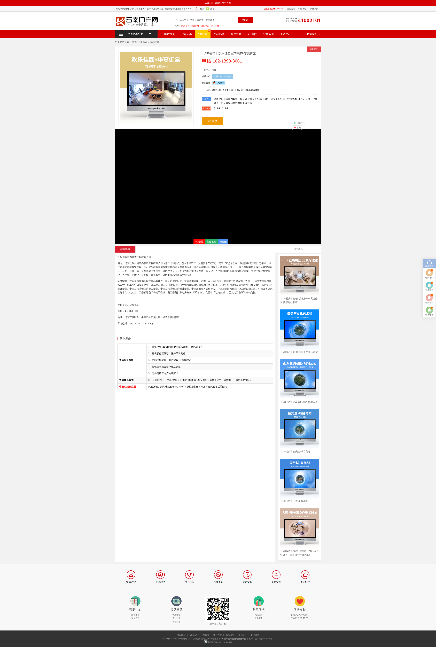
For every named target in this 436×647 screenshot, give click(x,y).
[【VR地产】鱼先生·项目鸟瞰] (299, 410)
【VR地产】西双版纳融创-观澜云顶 (299, 402)
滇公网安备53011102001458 (219, 642)
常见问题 (176, 621)
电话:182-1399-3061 (222, 76)
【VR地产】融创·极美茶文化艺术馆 (299, 352)
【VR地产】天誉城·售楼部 (294, 501)
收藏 (299, 127)
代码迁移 (259, 615)
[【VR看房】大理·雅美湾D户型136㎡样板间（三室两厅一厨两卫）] (299, 509)
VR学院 (252, 34)
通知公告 (176, 618)
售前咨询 (429, 278)
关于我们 (242, 635)
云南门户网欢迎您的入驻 (218, 3)
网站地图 (255, 635)
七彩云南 (186, 34)
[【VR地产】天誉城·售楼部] (299, 460)
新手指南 (135, 615)
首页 (134, 42)
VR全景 (212, 121)
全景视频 (236, 34)
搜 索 (245, 20)
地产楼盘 (154, 42)
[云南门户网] (138, 21)
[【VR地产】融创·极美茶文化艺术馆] (299, 310)
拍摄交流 (429, 315)
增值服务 (312, 34)
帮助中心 (314, 8)
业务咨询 (268, 34)
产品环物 (219, 34)
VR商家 (202, 34)
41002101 (159, 380)
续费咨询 (429, 302)
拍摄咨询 (429, 290)
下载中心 (285, 34)
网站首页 (169, 34)
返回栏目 (314, 49)
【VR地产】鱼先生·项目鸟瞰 (295, 451)
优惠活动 (176, 615)
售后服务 (259, 618)
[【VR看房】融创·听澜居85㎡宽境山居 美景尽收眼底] (299, 257)
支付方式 (135, 618)
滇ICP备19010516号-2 (264, 638)
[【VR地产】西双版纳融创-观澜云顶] (299, 360)
